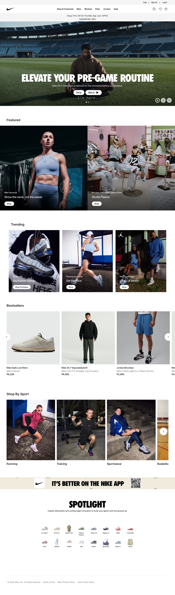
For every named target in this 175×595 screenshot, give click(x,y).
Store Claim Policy (86, 582)
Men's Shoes (13, 371)
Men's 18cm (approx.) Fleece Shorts (135, 371)
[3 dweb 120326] (141, 261)
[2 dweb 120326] (81, 430)
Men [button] (79, 9)
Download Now (85, 19)
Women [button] (88, 9)
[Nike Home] (11, 9)
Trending (17, 224)
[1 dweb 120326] (34, 261)
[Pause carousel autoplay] (157, 100)
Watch (91, 92)
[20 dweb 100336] (131, 168)
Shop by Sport (18, 393)
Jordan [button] (106, 9)
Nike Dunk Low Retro (17, 367)
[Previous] (163, 100)
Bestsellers (15, 305)
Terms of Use (49, 582)
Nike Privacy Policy (66, 582)
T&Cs (94, 19)
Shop (79, 92)
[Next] (169, 100)
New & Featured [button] (65, 9)
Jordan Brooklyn (125, 367)
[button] (166, 9)
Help (145, 2)
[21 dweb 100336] (44, 168)
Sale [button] (116, 9)
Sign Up (154, 2)
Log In (164, 2)
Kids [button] (97, 9)
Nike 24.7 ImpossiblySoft (75, 367)
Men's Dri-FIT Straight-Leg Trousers (80, 371)
